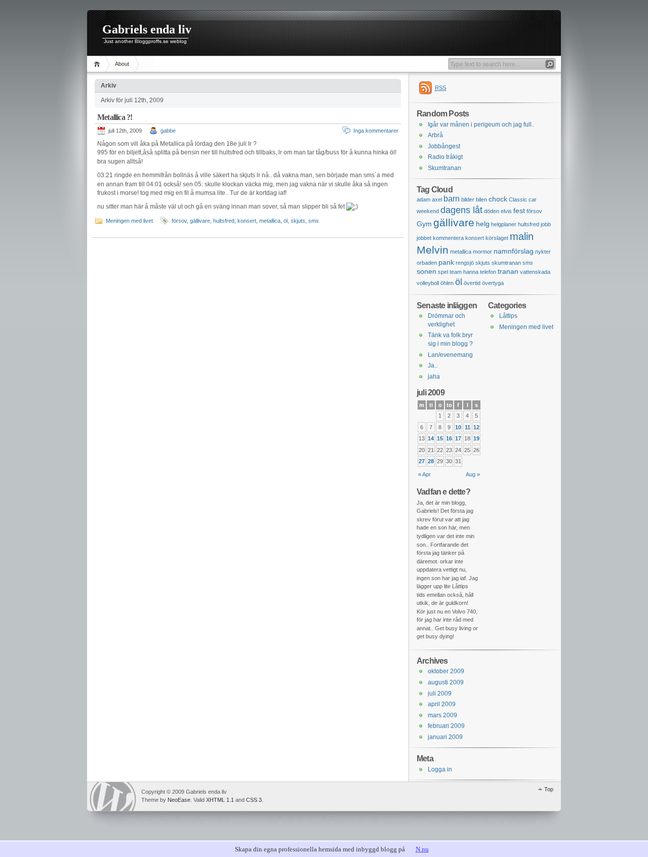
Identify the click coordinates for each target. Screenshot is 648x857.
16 (449, 438)
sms (313, 221)
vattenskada (535, 272)
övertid (472, 283)
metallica (269, 221)
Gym (424, 224)
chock (498, 199)
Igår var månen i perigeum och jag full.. (481, 124)
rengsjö (465, 263)
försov (179, 221)
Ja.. (432, 365)
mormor (482, 252)
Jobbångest (444, 146)
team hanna (464, 272)
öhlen (447, 283)
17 (458, 438)
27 (422, 461)
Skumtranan (444, 168)
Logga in (440, 769)
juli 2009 (440, 693)
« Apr (424, 474)
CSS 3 (254, 800)
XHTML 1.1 (220, 800)
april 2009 (442, 704)
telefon (488, 272)
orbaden (427, 263)
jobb (546, 224)
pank (446, 262)
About (122, 64)
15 (440, 438)
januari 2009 (445, 737)
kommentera (448, 238)
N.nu (422, 849)
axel (437, 199)
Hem (98, 64)
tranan (508, 271)
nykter (543, 252)
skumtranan (506, 263)
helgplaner (503, 224)
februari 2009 (446, 725)
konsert (246, 221)
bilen (481, 199)
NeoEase (179, 800)
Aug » (473, 474)
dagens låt (461, 210)
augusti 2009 (446, 682)
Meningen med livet (129, 221)
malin (522, 236)
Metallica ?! (114, 117)
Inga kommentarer (375, 131)
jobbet (424, 238)
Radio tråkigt (445, 156)
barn (451, 198)
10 (458, 427)
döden (491, 211)
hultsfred (223, 221)
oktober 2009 (446, 671)
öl (286, 221)
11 (467, 427)
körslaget (496, 238)
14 (431, 438)
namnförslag (514, 251)
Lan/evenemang (450, 354)
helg (483, 224)
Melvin (433, 250)
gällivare (200, 221)
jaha (434, 376)
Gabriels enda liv (146, 29)
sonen (426, 271)
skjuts (298, 221)
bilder (467, 199)
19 (476, 438)
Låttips (508, 315)
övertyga (493, 283)
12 (476, 427)
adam (423, 199)
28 (431, 461)
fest (519, 211)
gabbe (168, 131)
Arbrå (435, 135)
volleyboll (428, 283)
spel (443, 272)
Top (548, 789)
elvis (506, 211)
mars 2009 (442, 715)
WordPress (113, 796)
